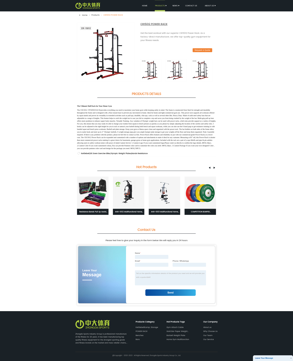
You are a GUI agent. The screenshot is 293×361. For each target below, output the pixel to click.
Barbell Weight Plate (176, 335)
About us (209, 5)
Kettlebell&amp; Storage (147, 327)
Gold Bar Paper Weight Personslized (177, 331)
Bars (138, 339)
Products (160, 5)
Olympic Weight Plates (120, 153)
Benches (139, 335)
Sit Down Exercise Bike (100, 153)
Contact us (191, 5)
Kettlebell (85, 153)
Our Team (207, 335)
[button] (209, 168)
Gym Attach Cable (175, 327)
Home (144, 5)
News (175, 5)
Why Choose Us (210, 331)
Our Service (208, 339)
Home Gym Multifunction (178, 339)
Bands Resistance (139, 153)
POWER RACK (142, 331)
